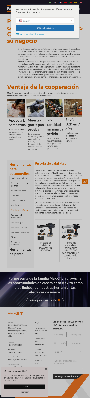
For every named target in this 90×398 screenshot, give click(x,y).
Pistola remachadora (19, 227)
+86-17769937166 (15, 345)
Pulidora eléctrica (14, 184)
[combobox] (55, 343)
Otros (13, 237)
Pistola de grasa (17, 222)
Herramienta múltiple (20, 232)
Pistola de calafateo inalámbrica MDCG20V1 (46, 246)
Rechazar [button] (25, 392)
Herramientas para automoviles (20, 169)
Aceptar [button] (24, 386)
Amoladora (15, 195)
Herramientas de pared (20, 251)
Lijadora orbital (17, 178)
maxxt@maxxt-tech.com (17, 360)
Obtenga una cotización (66, 376)
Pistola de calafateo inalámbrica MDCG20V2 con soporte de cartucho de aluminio (70, 250)
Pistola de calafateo (19, 210)
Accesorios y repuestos (16, 243)
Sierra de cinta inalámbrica (17, 216)
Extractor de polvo (18, 190)
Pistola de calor (17, 205)
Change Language (45, 28)
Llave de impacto (18, 200)
